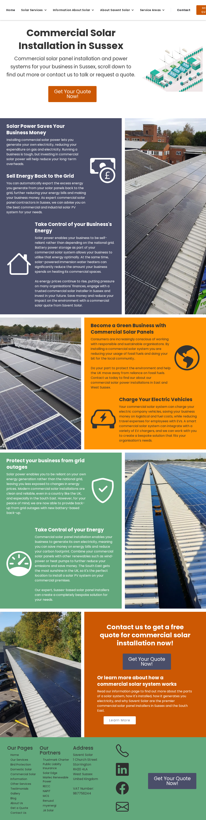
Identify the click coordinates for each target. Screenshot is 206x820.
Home (10, 10)
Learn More (119, 720)
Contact (183, 10)
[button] (34, 10)
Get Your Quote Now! (72, 94)
